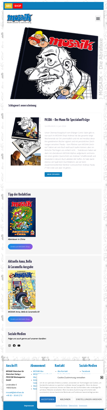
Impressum (83, 405)
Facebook (86, 371)
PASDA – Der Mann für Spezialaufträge (67, 119)
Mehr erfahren (53, 174)
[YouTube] (18, 345)
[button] (101, 377)
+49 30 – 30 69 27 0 (14, 395)
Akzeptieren (47, 399)
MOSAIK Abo (38, 371)
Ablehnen (65, 399)
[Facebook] (14, 345)
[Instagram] (9, 345)
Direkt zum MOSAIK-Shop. (20, 246)
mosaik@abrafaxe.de (15, 392)
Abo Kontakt (63, 371)
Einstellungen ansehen (89, 399)
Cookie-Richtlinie (61, 405)
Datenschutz (73, 405)
